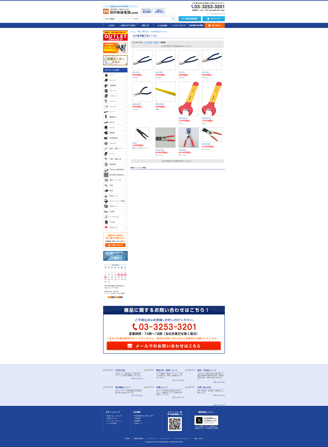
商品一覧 (145, 25)
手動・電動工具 (142, 31)
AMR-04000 (159, 104)
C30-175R (159, 72)
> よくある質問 (111, 423)
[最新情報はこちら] (206, 424)
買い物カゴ (214, 25)
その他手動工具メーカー (158, 31)
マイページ (152, 438)
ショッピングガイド (179, 25)
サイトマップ (164, 438)
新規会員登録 (138, 438)
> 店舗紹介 (137, 421)
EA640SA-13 (183, 118)
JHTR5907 (182, 150)
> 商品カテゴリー (112, 418)
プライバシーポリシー (181, 438)
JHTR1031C (206, 144)
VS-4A (134, 143)
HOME (111, 25)
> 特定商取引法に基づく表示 (143, 416)
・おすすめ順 (147, 42)
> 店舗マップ (137, 423)
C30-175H (136, 72)
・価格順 (156, 42)
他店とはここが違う (128, 25)
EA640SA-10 (206, 118)
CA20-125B (136, 104)
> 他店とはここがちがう (114, 416)
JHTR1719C (159, 150)
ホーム (133, 31)
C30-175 (182, 72)
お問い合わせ (198, 438)
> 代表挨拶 (137, 418)
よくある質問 (162, 25)
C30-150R (205, 72)
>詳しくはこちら (137, 378)
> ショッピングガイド (113, 421)
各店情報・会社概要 (195, 25)
